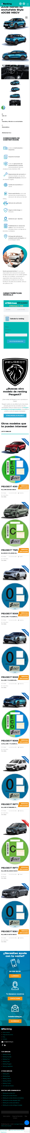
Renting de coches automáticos (11, 1102)
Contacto (5, 1039)
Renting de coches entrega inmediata (12, 1105)
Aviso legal (16, 1124)
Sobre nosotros (6, 1032)
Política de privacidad (6, 1125)
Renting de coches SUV (9, 1093)
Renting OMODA (7, 1081)
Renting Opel (6, 1061)
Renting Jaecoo (7, 1078)
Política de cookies (24, 1124)
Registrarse (3, 1132)
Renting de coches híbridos (10, 1095)
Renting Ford (6, 1059)
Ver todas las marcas (8, 1085)
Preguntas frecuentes (8, 1034)
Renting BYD (6, 1073)
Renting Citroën (7, 1054)
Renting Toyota (7, 1083)
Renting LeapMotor (8, 1066)
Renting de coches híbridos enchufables (13, 1098)
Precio (6, 332)
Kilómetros (8, 329)
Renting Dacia (6, 1076)
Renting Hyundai (7, 1056)
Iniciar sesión (20, 1130)
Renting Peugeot (7, 1064)
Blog (4, 1036)
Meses (7, 327)
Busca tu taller (3, 1130)
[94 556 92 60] (20, 3)
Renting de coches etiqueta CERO (11, 1100)
